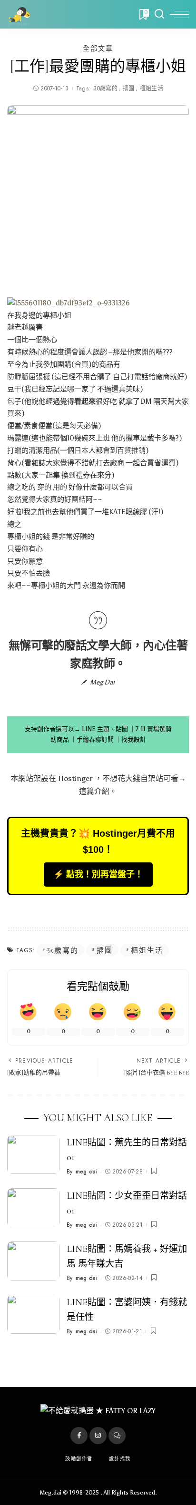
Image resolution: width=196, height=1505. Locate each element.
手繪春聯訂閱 (95, 739)
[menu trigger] (179, 14)
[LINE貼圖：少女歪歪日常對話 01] (33, 1208)
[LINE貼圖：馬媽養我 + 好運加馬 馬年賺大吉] (33, 1261)
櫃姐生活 (151, 88)
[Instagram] (98, 1435)
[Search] (159, 14)
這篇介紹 (94, 791)
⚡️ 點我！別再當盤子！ (98, 874)
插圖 (129, 88)
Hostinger (75, 778)
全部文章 (98, 48)
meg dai (87, 1171)
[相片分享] (68, 302)
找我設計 (133, 739)
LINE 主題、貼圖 (105, 729)
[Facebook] (79, 1435)
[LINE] (117, 1435)
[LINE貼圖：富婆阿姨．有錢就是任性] (33, 1314)
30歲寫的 (105, 88)
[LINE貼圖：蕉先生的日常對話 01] (33, 1154)
